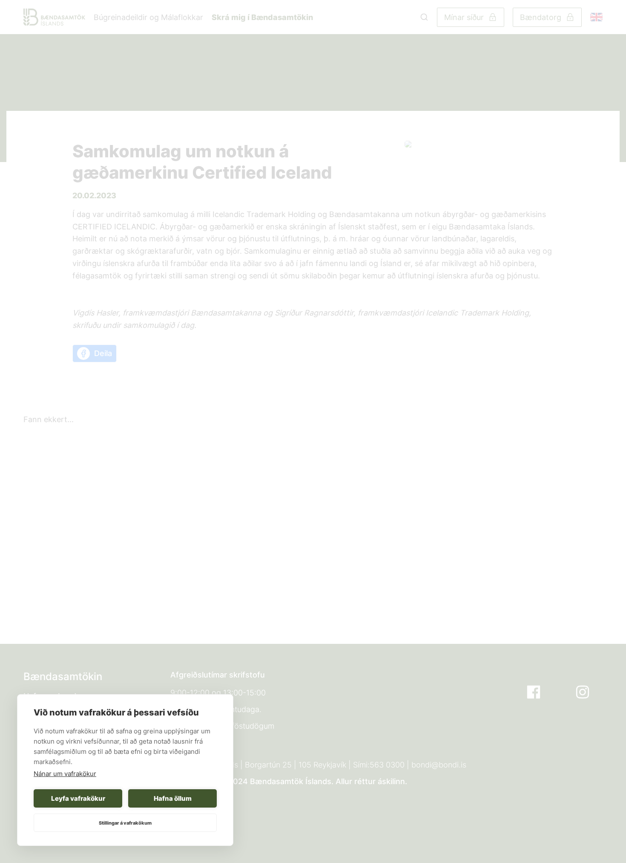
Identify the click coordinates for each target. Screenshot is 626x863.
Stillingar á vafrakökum (125, 823)
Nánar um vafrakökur (65, 774)
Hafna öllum (173, 798)
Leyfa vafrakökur (78, 798)
